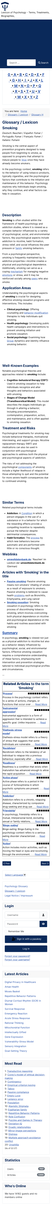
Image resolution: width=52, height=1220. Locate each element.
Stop (24, 159)
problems (19, 595)
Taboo (11, 1088)
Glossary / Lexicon (15, 890)
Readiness (9, 762)
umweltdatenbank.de (19, 559)
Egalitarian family (17, 1109)
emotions (7, 275)
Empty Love (13, 1095)
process (35, 537)
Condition (27, 513)
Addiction (8, 795)
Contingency (14, 1081)
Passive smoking (16, 581)
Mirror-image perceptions (22, 1130)
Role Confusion (17, 1116)
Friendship (9, 810)
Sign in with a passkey (28, 939)
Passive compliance (18, 1092)
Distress (13, 1134)
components (25, 467)
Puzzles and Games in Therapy (25, 1120)
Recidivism (9, 748)
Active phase (10, 777)
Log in (26, 948)
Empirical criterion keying (21, 1085)
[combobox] (21, 62)
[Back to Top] (47, 1215)
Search (44, 62)
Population (13, 1102)
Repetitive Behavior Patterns (24, 1113)
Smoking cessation (17, 602)
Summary (10, 633)
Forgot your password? (17, 956)
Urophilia (14, 1144)
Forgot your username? (17, 959)
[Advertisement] (26, 37)
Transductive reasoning (19, 1071)
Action (6, 843)
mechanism (17, 271)
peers (34, 278)
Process (7, 693)
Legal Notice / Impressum (19, 895)
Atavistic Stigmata (18, 1106)
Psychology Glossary (16, 886)
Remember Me (16, 931)
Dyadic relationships (20, 1127)
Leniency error (15, 1099)
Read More (41, 704)
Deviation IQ (15, 1123)
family (18, 248)
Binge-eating (10, 825)
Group (10, 340)
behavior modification (36, 312)
